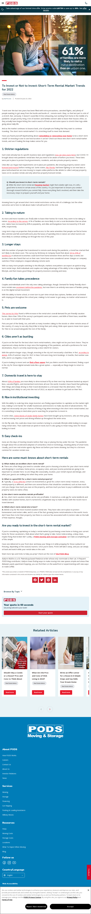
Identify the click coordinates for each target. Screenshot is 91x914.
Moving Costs (7, 833)
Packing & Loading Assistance (13, 810)
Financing (6, 801)
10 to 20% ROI (19, 481)
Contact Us (6, 764)
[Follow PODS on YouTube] (14, 863)
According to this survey (18, 221)
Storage (5, 797)
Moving (5, 792)
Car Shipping (7, 806)
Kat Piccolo (7, 99)
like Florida (50, 167)
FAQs (4, 829)
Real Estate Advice (9, 94)
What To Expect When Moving (14, 847)
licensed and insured (10, 167)
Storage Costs (7, 838)
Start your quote (46, 613)
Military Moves (8, 815)
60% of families (14, 381)
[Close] (88, 890)
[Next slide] (50, 709)
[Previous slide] (41, 709)
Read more (10, 692)
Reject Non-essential (36, 906)
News (4, 778)
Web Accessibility (10, 884)
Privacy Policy (72, 897)
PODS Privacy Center (32, 897)
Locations (6, 842)
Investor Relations (9, 773)
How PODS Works (9, 755)
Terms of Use (7, 900)
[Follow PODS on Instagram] (9, 863)
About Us (5, 769)
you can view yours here (65, 155)
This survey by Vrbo (10, 313)
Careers (5, 760)
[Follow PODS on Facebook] (4, 863)
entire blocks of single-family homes (28, 416)
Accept (70, 906)
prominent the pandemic (29, 287)
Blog (4, 851)
